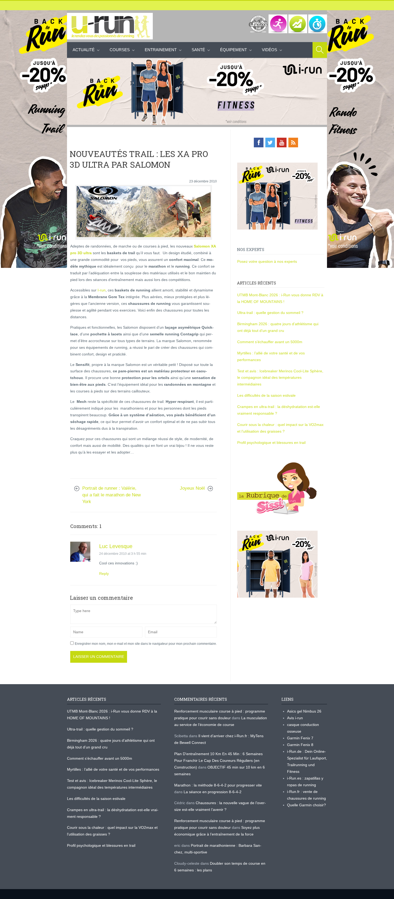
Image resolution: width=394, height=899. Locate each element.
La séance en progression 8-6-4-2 (212, 792)
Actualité (84, 49)
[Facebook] (258, 142)
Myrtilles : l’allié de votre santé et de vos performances (113, 769)
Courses (120, 49)
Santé (198, 49)
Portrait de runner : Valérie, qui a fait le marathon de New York (111, 495)
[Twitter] (270, 142)
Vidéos (269, 49)
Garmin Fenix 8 (300, 745)
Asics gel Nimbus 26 (304, 711)
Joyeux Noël (192, 488)
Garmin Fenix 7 (300, 738)
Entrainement (161, 49)
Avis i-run (295, 718)
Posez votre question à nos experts (267, 261)
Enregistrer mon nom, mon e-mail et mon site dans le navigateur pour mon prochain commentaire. (146, 644)
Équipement (233, 49)
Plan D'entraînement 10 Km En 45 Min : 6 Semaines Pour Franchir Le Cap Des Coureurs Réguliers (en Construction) (218, 760)
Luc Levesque (115, 546)
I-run (101, 290)
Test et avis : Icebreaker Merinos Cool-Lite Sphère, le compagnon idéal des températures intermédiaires (280, 378)
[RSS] (293, 142)
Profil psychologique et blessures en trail (271, 442)
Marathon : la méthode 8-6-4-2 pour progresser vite (218, 785)
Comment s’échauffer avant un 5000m (270, 342)
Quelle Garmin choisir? (306, 805)
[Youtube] (282, 142)
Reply (104, 573)
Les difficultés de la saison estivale (266, 395)
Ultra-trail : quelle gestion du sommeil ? (270, 312)
